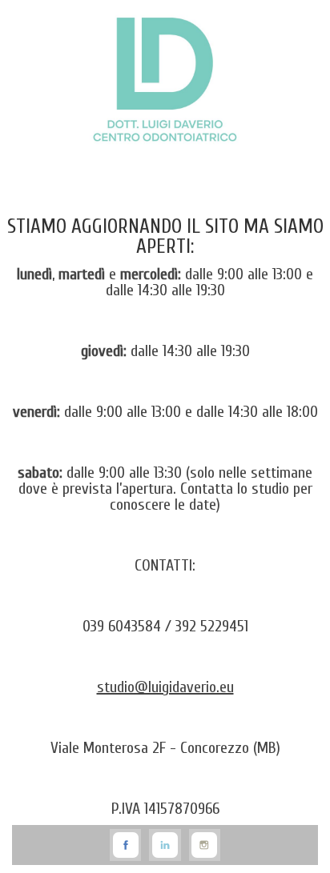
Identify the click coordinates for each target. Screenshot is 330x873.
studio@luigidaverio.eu (165, 687)
